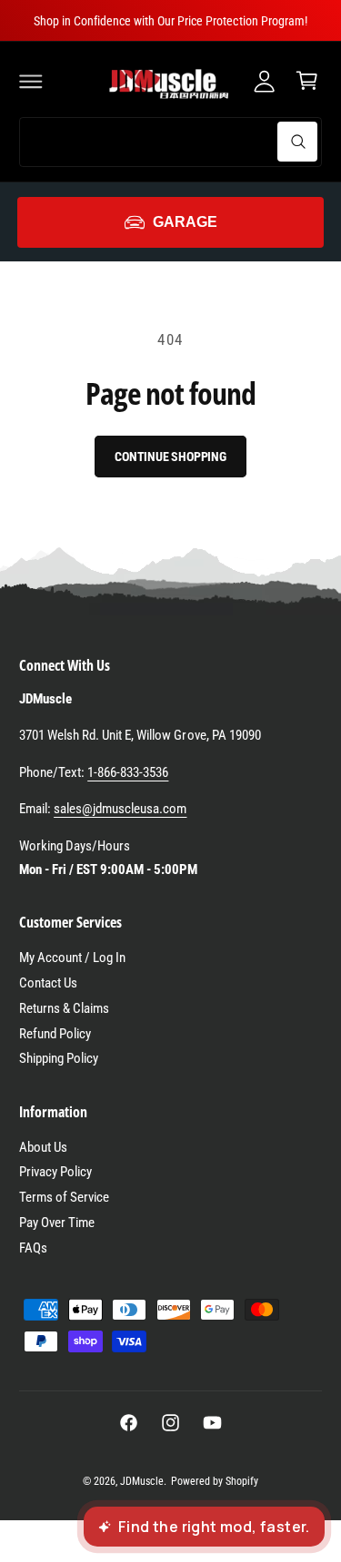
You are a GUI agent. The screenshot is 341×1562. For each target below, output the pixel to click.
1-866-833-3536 (127, 772)
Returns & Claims (64, 1008)
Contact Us (48, 983)
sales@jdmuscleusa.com (120, 809)
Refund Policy (55, 1034)
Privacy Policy (55, 1172)
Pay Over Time (57, 1222)
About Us (43, 1147)
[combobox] (170, 142)
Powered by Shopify (214, 1481)
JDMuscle (142, 1481)
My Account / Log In (72, 957)
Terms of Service (64, 1197)
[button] (31, 81)
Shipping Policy (58, 1058)
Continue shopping (170, 456)
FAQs (33, 1248)
